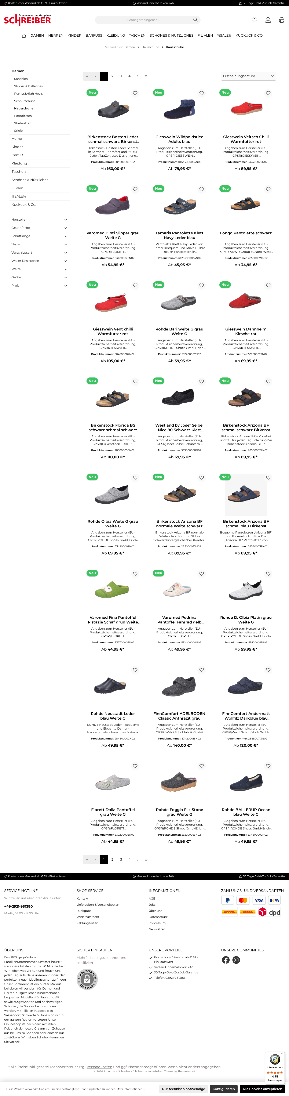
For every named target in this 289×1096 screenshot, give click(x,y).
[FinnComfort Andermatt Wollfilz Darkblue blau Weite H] (245, 687)
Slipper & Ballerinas (28, 86)
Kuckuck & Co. (24, 205)
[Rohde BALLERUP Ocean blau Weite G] (245, 783)
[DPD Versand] (269, 912)
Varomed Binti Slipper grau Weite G (113, 235)
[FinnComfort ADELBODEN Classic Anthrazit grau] (179, 687)
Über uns (155, 911)
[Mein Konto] (268, 20)
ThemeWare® (186, 1071)
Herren (17, 139)
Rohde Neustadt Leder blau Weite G (113, 716)
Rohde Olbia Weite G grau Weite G (113, 523)
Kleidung (19, 163)
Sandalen (21, 79)
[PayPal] (227, 900)
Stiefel (18, 131)
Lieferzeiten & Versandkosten (98, 905)
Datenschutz (158, 917)
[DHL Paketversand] (229, 912)
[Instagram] (236, 960)
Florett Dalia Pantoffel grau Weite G (113, 812)
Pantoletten (23, 116)
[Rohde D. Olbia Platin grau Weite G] (245, 591)
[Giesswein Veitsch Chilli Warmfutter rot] (245, 110)
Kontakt (82, 898)
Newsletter (157, 929)
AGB (152, 898)
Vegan (16, 244)
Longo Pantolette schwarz (246, 233)
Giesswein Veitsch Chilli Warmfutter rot (246, 139)
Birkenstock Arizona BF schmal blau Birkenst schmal (246, 523)
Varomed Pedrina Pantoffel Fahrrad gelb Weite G (179, 620)
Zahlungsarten (87, 923)
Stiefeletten (22, 123)
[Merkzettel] (254, 20)
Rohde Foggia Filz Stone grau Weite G (179, 812)
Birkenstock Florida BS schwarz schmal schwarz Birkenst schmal (113, 427)
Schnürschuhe (24, 101)
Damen (18, 71)
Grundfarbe (20, 228)
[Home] (26, 35)
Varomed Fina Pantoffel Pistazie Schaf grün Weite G (113, 620)
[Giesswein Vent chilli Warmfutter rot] (113, 302)
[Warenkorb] (280, 20)
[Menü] (282, 1054)
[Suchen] (196, 20)
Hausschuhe (23, 108)
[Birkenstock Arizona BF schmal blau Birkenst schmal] (245, 495)
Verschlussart (21, 252)
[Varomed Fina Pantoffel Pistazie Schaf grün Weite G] (113, 591)
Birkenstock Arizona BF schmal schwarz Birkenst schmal (246, 427)
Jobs (152, 905)
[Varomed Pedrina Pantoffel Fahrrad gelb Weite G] (179, 591)
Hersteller (19, 219)
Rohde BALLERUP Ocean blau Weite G (246, 812)
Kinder (17, 147)
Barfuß (17, 155)
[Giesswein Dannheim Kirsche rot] (245, 302)
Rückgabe (84, 911)
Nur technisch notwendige (183, 1089)
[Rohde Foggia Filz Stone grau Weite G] (179, 783)
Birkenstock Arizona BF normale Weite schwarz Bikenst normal (179, 523)
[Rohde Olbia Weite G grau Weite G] (113, 495)
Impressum (157, 923)
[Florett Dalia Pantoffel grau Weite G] (113, 783)
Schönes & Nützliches (30, 180)
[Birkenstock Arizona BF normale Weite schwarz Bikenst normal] (179, 495)
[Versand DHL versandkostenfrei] (248, 912)
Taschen (19, 172)
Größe (16, 277)
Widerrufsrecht (88, 917)
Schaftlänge (20, 236)
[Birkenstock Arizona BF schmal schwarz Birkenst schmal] (245, 398)
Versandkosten (99, 1067)
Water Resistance (25, 261)
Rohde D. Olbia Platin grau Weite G (246, 620)
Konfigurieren (224, 1089)
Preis (15, 285)
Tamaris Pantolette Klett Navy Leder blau (180, 235)
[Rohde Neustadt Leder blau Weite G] (113, 687)
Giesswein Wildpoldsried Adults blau (180, 139)
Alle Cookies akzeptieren (262, 1089)
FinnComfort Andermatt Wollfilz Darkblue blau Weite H (246, 716)
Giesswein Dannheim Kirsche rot (246, 331)
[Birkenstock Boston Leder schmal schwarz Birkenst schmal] (113, 110)
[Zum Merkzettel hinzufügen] (135, 93)
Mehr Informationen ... (131, 1088)
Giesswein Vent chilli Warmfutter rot (113, 331)
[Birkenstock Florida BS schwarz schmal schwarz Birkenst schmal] (113, 398)
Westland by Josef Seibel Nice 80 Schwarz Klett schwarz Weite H (179, 427)
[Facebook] (226, 960)
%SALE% (19, 196)
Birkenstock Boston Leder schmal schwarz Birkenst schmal (112, 139)
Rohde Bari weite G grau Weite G (179, 331)
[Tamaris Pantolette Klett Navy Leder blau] (179, 206)
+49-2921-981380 (18, 906)
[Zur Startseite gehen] (27, 20)
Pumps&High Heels (28, 93)
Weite (16, 269)
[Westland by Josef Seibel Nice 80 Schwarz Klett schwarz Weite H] (179, 398)
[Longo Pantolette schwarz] (245, 206)
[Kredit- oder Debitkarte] (251, 900)
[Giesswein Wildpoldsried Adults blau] (179, 110)
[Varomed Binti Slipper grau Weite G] (113, 206)
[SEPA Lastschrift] (274, 900)
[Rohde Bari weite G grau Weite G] (179, 302)
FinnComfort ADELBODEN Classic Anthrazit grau (179, 716)
